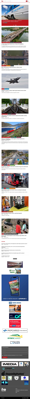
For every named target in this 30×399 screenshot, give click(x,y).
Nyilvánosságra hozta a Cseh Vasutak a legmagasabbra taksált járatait (12, 21)
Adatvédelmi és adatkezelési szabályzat (22, 390)
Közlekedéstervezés (10, 211)
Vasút (3, 22)
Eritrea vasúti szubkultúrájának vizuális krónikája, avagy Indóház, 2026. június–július (14, 236)
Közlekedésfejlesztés (4, 211)
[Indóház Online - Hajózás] (10, 1)
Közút (5, 42)
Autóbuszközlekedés (12, 188)
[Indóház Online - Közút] (7, 1)
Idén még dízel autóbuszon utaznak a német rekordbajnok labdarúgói (14, 189)
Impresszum (17, 391)
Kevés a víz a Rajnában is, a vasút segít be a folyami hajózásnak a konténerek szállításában (13, 139)
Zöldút (8, 165)
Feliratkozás (4, 357)
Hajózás (5, 137)
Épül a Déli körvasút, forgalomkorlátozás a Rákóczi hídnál (12, 67)
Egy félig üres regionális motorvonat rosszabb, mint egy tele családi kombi (15, 166)
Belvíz (15, 137)
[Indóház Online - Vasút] (4, 1)
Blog (2, 188)
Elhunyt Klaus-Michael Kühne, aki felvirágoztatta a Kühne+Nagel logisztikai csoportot (14, 243)
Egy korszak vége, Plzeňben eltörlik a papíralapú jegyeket (12, 213)
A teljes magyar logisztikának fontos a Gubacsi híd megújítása (13, 44)
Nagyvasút (6, 22)
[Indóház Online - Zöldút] (9, 1)
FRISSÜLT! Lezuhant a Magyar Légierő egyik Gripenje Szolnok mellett (14, 90)
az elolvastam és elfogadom (12, 355)
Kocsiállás (8, 188)
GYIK (16, 392)
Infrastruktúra (8, 65)
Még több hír (15, 258)
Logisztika (15, 42)
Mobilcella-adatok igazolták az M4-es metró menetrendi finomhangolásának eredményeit (13, 247)
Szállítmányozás (19, 42)
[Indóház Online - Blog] (8, 1)
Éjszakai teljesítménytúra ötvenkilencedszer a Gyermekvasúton (11, 250)
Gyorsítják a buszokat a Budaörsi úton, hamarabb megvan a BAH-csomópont (13, 253)
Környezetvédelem (12, 165)
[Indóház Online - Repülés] (6, 1)
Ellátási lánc (8, 42)
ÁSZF (16, 388)
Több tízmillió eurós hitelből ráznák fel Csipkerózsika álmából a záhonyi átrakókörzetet (14, 116)
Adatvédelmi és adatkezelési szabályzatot (9, 355)
